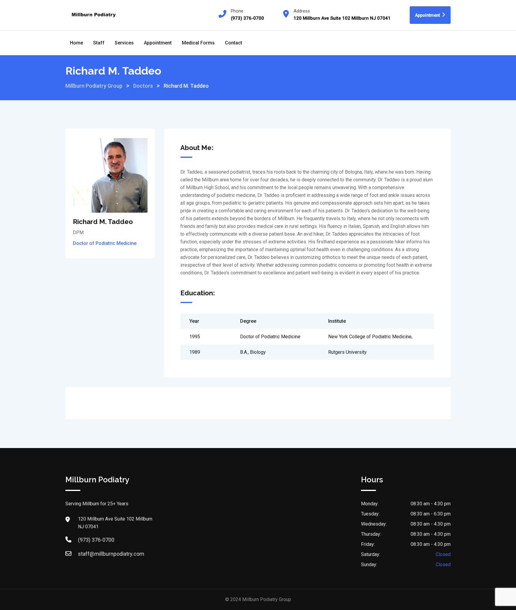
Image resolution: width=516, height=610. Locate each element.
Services (124, 43)
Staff (99, 43)
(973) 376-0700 (96, 540)
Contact (233, 43)
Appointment (428, 15)
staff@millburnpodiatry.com (111, 554)
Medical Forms (198, 43)
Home (76, 43)
